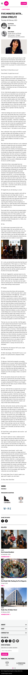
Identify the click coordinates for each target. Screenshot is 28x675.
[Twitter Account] (9, 27)
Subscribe (4, 654)
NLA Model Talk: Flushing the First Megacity (13, 581)
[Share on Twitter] (6, 520)
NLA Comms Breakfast (7, 552)
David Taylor (11, 23)
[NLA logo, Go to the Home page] (6, 3)
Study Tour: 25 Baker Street (9, 610)
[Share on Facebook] (2, 520)
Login (24, 3)
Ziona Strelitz (11, 31)
